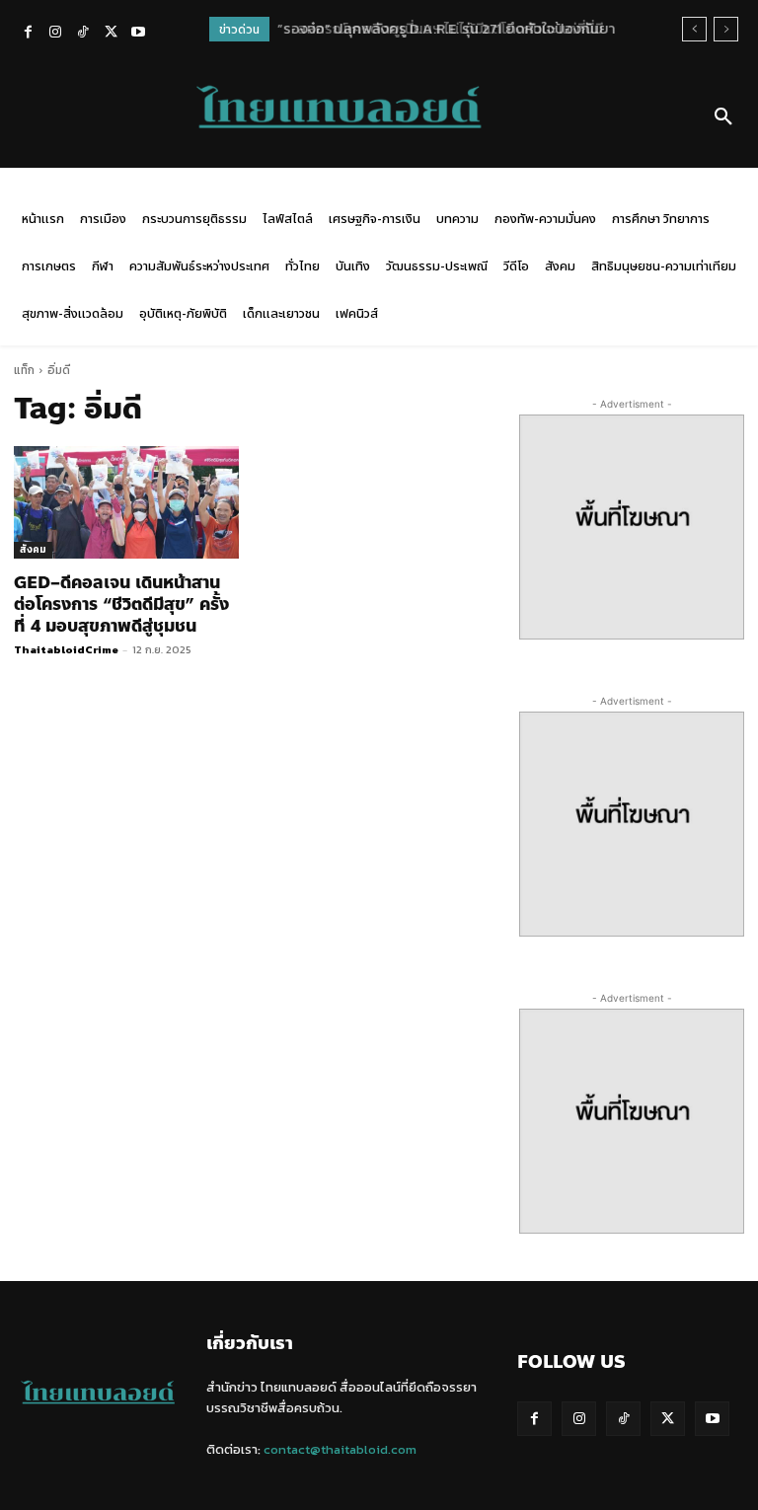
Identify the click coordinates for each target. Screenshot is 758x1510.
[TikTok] (83, 33)
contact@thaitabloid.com (340, 1449)
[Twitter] (110, 33)
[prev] (694, 29)
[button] (723, 117)
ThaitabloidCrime (66, 649)
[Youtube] (138, 33)
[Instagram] (55, 33)
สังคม (33, 549)
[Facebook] (27, 33)
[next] (726, 29)
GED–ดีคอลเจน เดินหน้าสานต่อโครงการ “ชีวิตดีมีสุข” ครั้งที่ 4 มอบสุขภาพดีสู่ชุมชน (121, 604)
